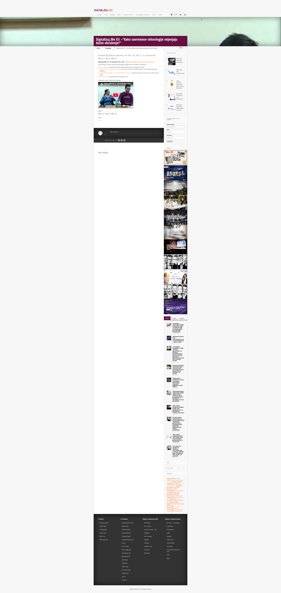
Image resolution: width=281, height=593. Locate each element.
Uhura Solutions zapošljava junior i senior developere (180, 84)
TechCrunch (170, 540)
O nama (106, 15)
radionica (180, 500)
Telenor (181, 509)
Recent (167, 318)
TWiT (168, 555)
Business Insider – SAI (150, 529)
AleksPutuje (125, 526)
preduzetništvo (172, 500)
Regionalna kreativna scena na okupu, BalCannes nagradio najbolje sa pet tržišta (176, 218)
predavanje (178, 499)
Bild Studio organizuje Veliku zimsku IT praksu (180, 107)
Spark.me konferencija (175, 504)
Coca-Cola (169, 482)
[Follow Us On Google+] (185, 14)
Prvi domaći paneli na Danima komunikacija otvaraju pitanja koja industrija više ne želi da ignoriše (175, 291)
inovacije (173, 492)
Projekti (119, 15)
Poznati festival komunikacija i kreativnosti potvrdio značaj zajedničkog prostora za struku (174, 202)
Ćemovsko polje (103, 523)
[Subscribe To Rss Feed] (180, 14)
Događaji (112, 15)
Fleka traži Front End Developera (179, 60)
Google (119, 140)
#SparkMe (171, 478)
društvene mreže (173, 487)
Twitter (124, 140)
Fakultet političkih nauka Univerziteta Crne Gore (139, 62)
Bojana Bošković (103, 69)
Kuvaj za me (102, 533)
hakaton (181, 490)
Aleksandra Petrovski (127, 523)
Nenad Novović (103, 77)
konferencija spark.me (174, 496)
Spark (168, 502)
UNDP (177, 511)
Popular (174, 318)
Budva (181, 480)
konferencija (173, 494)
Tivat (168, 511)
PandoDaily (170, 526)
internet (178, 492)
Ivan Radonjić (103, 529)
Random (182, 318)
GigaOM (146, 540)
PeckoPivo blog (126, 570)
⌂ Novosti (98, 15)
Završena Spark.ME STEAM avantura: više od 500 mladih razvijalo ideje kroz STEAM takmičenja (176, 158)
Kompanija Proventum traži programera (179, 96)
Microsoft (176, 497)
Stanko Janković (103, 67)
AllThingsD (147, 523)
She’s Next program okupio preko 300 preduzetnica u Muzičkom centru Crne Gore (176, 247)
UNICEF (180, 511)
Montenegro (181, 497)
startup (170, 507)
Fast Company (148, 536)
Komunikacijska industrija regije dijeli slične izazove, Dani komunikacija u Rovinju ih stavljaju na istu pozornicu (176, 231)
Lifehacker (147, 550)
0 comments (149, 55)
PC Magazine (170, 529)
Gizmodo (146, 543)
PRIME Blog (125, 573)
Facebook (122, 140)
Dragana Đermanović (128, 540)
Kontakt (160, 15)
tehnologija (177, 509)
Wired (168, 558)
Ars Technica (147, 526)
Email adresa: (171, 124)
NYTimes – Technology (173, 523)
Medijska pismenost (128, 15)
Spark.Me (174, 502)
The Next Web (171, 543)
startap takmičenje (177, 506)
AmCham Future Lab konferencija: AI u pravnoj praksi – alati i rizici (176, 174)
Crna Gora (177, 481)
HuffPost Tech (148, 546)
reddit (168, 533)
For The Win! (125, 546)
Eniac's (124, 543)
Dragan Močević (126, 533)
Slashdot (169, 536)
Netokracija (125, 566)
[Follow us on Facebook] (176, 14)
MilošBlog (124, 563)
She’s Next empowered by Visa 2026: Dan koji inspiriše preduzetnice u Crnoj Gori (175, 277)
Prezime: (169, 135)
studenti (176, 508)
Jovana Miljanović (126, 550)
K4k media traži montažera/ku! (180, 71)
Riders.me (102, 536)
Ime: (168, 129)
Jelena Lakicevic (116, 55)
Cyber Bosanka (126, 529)
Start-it (124, 576)
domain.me (173, 486)
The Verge (169, 546)
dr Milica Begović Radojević (106, 73)
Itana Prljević (103, 526)
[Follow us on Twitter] (171, 14)
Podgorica (172, 499)
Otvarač (154, 15)
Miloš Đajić (125, 560)
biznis (176, 480)
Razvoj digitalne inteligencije (142, 15)
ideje (168, 492)
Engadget (147, 533)
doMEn (179, 485)
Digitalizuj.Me (173, 484)
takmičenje (170, 509)
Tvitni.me (124, 580)
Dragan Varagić (126, 536)
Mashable (147, 553)
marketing (170, 497)
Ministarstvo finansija (115, 69)
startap (170, 505)
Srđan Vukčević (103, 540)
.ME (176, 478)
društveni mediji (172, 489)
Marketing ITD (126, 556)
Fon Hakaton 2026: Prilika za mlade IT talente (175, 307)
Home (98, 48)
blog (179, 480)
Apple (173, 480)
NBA (168, 499)
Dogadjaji (108, 48)
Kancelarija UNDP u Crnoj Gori (123, 73)
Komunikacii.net (126, 553)
